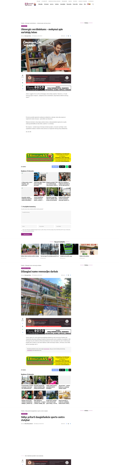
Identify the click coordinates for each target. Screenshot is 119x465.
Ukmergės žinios (28, 35)
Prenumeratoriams (26, 268)
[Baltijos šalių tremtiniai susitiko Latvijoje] (30, 249)
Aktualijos (25, 253)
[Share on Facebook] (66, 36)
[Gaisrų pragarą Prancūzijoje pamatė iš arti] (50, 249)
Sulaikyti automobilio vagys (66, 256)
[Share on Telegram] (70, 36)
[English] (88, 4)
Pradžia (22, 23)
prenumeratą (46, 348)
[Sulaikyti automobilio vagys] (69, 249)
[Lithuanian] (90, 4)
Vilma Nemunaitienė (29, 423)
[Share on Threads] (69, 166)
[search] (93, 4)
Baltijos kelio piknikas (84, 256)
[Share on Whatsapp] (22, 85)
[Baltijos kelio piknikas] (89, 249)
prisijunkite (29, 350)
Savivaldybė (24, 413)
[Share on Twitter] (68, 36)
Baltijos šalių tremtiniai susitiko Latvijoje (30, 256)
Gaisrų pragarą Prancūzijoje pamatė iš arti (50, 256)
